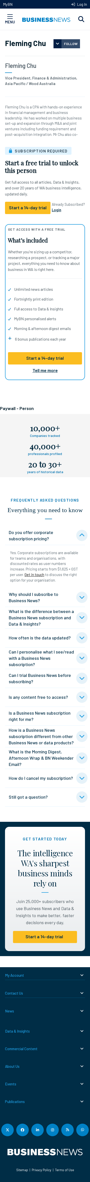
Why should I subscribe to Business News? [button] (33, 597)
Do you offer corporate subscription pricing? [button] (31, 535)
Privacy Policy (41, 1170)
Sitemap (22, 1170)
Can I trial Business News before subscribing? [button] (40, 678)
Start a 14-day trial (45, 358)
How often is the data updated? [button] (40, 637)
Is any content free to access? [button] (38, 697)
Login (56, 210)
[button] (81, 19)
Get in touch (34, 574)
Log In (81, 4)
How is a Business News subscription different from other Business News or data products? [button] (41, 736)
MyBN (7, 4)
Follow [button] (71, 44)
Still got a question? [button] (28, 797)
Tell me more (45, 370)
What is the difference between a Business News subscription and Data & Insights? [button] (41, 617)
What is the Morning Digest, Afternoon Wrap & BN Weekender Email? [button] (41, 758)
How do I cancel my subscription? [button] (41, 778)
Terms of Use (64, 1170)
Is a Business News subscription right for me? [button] (39, 716)
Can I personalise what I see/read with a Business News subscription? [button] (41, 658)
